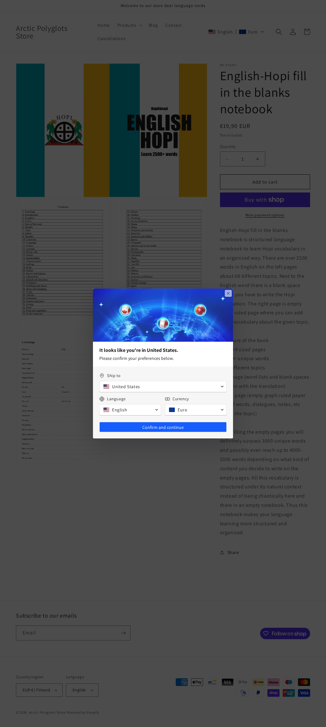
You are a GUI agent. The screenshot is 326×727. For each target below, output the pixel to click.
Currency (181, 399)
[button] (163, 386)
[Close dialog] (228, 293)
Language (116, 399)
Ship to (113, 375)
